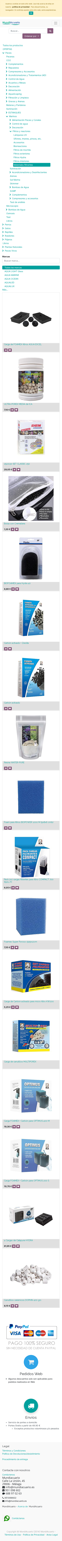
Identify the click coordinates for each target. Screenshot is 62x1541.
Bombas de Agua (20, 187)
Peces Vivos (11, 250)
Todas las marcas (13, 267)
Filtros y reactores (21, 131)
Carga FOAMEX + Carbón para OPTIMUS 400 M (27, 1121)
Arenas (13, 176)
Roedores (9, 235)
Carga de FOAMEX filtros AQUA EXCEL (23, 344)
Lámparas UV (20, 135)
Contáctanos (17, 1518)
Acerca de (23, 1506)
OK (31, 13)
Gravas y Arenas (16, 101)
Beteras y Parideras (16, 105)
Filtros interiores (21, 161)
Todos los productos (13, 45)
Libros (9, 221)
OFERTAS (7, 49)
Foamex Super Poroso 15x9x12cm (20, 942)
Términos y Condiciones (14, 1450)
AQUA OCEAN (11, 278)
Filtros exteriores (22, 153)
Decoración (14, 86)
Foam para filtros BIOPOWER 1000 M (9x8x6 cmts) (28, 822)
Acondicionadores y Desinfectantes (29, 172)
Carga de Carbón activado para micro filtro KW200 (29, 1001)
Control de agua (20, 123)
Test (8, 217)
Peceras (10, 56)
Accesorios (19, 142)
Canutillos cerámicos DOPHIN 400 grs (22, 1300)
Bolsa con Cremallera (14, 523)
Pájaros (8, 239)
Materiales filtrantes (23, 165)
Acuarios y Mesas (17, 82)
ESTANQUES (14, 112)
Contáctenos (8, 1474)
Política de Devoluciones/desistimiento (21, 1453)
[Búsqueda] (50, 30)
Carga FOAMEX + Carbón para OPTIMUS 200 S (26, 1180)
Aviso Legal (52, 1534)
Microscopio (12, 206)
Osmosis (10, 213)
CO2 (8, 60)
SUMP (13, 191)
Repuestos (13, 67)
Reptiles (9, 232)
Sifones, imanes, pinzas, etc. (28, 138)
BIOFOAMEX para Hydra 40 (17, 583)
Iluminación (11, 109)
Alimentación (14, 90)
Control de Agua (16, 79)
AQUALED (9, 282)
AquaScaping (15, 94)
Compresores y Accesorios (21, 71)
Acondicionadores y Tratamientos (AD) (27, 75)
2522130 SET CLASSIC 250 (17, 464)
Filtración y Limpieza (18, 97)
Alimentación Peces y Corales (26, 120)
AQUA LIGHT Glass (14, 271)
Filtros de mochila (22, 150)
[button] (31, 36)
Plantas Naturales (13, 247)
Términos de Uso (13, 1534)
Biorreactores (20, 146)
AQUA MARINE (12, 275)
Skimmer (14, 183)
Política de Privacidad (33, 1534)
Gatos (8, 228)
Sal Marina (15, 179)
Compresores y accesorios (25, 198)
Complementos (15, 64)
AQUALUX (9, 286)
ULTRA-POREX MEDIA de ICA (18, 404)
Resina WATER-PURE (14, 762)
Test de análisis (17, 202)
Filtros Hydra (20, 157)
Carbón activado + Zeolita (16, 643)
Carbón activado (12, 703)
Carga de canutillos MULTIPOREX (20, 1061)
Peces (8, 53)
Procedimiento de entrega (15, 1459)
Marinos (13, 116)
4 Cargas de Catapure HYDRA (18, 1240)
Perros (8, 224)
